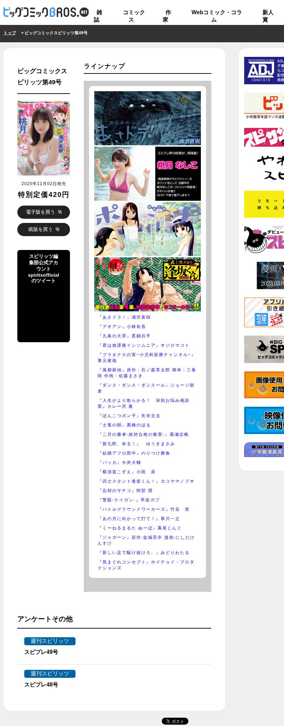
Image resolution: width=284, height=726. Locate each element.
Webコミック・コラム (217, 16)
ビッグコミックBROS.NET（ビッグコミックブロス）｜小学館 (46, 12)
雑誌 (98, 16)
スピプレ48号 (41, 685)
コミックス (134, 16)
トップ (9, 33)
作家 (167, 16)
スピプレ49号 (41, 652)
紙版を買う (41, 229)
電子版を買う (41, 212)
